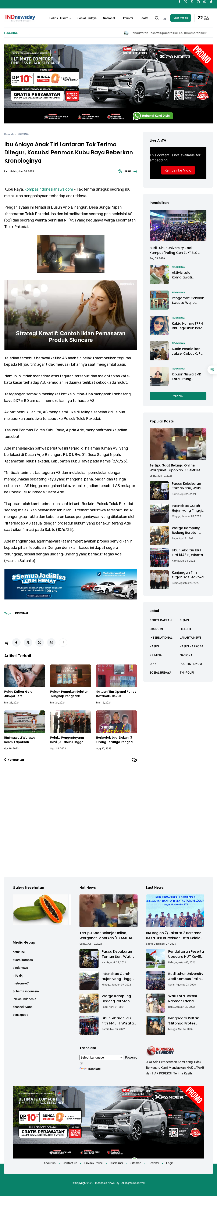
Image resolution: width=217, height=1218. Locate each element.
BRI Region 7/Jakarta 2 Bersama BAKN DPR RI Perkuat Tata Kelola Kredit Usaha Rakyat (174, 935)
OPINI (153, 664)
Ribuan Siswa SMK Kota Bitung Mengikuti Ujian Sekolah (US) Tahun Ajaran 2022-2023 (188, 377)
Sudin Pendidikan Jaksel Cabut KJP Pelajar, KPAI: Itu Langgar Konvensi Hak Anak (187, 351)
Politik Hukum (58, 18)
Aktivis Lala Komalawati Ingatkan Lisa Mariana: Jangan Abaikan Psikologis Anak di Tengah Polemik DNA (187, 275)
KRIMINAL (24, 134)
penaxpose (20, 1015)
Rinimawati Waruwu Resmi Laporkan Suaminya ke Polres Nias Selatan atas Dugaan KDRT (23, 739)
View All (177, 396)
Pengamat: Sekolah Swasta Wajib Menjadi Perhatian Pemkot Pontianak (188, 300)
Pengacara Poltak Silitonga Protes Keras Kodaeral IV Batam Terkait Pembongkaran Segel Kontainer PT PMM (184, 1021)
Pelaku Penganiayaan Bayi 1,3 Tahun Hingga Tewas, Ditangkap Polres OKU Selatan (69, 739)
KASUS (154, 646)
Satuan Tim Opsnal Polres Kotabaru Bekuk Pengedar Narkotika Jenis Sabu (116, 693)
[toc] (212, 369)
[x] (185, 1)
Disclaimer (116, 1163)
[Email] (51, 642)
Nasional (109, 18)
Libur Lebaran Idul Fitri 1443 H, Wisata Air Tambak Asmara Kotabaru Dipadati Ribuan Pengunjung (188, 553)
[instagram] (198, 1)
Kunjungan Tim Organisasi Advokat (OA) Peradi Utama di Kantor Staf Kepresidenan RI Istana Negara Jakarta (188, 575)
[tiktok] (211, 1)
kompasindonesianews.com (49, 189)
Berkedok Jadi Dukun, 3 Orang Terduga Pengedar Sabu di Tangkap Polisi (116, 739)
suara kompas (23, 960)
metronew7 (21, 983)
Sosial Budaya (87, 18)
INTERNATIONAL (161, 637)
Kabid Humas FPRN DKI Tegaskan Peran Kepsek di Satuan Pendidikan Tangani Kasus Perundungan (189, 326)
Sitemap (136, 1163)
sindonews (20, 968)
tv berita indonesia (26, 991)
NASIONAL (187, 655)
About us (50, 1163)
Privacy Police (93, 1163)
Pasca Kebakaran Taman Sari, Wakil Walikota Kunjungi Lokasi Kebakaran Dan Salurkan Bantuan (187, 486)
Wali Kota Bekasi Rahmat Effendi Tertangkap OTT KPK (185, 999)
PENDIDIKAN (178, 267)
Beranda (9, 134)
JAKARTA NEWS (190, 637)
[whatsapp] (192, 1)
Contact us (70, 1163)
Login (170, 1163)
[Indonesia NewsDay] (20, 17)
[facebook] (179, 1)
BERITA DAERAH (161, 620)
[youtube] (204, 1)
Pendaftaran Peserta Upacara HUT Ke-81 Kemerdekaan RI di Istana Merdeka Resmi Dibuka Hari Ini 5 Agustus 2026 (136, 33)
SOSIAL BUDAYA (160, 672)
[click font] (120, 172)
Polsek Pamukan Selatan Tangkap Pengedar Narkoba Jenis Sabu (69, 693)
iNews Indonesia (24, 999)
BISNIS (184, 620)
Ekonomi (127, 18)
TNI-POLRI (187, 672)
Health (144, 18)
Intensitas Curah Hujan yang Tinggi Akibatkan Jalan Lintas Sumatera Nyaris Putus (187, 508)
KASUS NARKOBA (191, 646)
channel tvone (22, 1007)
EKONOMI (156, 629)
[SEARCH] (157, 17)
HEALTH (185, 629)
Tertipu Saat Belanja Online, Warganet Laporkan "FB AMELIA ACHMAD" (175, 468)
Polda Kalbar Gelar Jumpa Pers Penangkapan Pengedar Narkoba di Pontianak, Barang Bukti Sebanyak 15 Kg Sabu (24, 693)
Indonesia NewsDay (107, 1183)
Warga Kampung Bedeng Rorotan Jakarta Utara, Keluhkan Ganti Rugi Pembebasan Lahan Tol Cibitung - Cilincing (188, 530)
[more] (63, 642)
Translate (94, 1069)
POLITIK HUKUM (191, 664)
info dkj (18, 975)
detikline (19, 952)
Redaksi (154, 1163)
